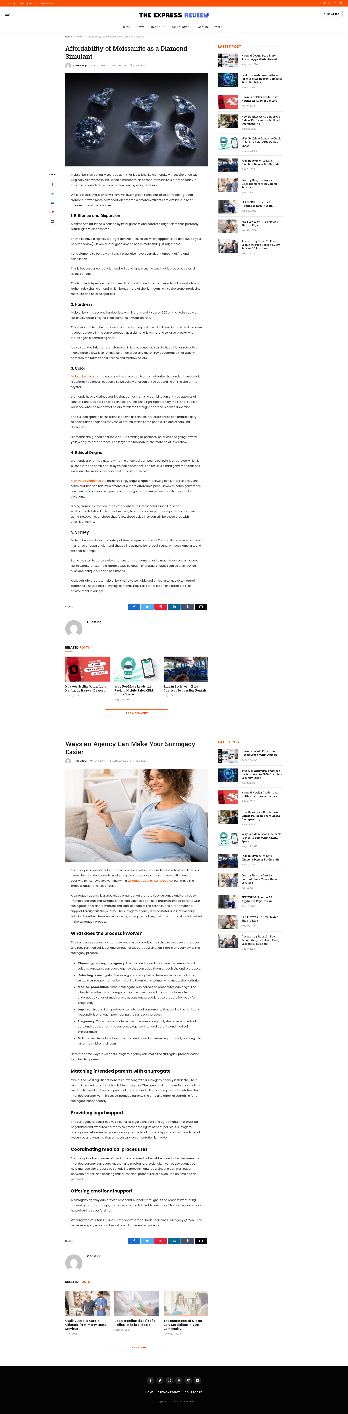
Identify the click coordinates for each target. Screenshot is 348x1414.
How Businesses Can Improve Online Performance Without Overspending (260, 120)
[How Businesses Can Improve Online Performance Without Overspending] (228, 121)
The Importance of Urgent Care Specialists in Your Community (183, 1325)
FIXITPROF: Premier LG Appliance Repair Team (257, 203)
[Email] (52, 221)
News (140, 27)
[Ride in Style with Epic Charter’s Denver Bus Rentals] (186, 669)
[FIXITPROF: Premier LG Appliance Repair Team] (228, 207)
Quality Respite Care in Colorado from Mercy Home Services (259, 183)
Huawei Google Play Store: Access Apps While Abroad (259, 57)
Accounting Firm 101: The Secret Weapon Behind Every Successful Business (260, 244)
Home (11, 3)
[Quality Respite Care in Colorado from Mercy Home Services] (228, 185)
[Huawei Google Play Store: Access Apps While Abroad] (228, 60)
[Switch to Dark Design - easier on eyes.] (336, 3)
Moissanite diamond (85, 376)
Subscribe (331, 14)
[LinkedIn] (52, 202)
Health (156, 27)
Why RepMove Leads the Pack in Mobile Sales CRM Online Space (133, 690)
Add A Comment (137, 713)
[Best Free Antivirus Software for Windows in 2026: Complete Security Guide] (228, 80)
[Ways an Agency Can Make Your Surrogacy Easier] (136, 815)
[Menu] (7, 14)
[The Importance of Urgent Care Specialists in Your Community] (186, 1303)
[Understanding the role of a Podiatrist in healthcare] (136, 1303)
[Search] (341, 3)
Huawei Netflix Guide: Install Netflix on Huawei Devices (87, 688)
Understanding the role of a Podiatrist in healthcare (134, 1323)
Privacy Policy (28, 3)
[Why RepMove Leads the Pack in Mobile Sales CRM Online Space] (136, 669)
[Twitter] (52, 193)
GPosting (81, 65)
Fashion (202, 27)
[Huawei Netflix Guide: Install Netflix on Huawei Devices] (87, 669)
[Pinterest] (52, 212)
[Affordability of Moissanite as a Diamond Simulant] (136, 119)
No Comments (120, 65)
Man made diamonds (86, 481)
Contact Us (46, 3)
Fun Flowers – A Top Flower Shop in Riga (259, 223)
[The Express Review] (174, 14)
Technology (178, 27)
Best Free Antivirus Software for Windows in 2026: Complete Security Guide (261, 78)
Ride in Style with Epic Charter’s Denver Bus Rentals (185, 688)
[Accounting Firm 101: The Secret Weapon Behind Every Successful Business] (228, 246)
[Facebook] (52, 184)
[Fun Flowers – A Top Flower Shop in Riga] (228, 226)
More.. (219, 27)
